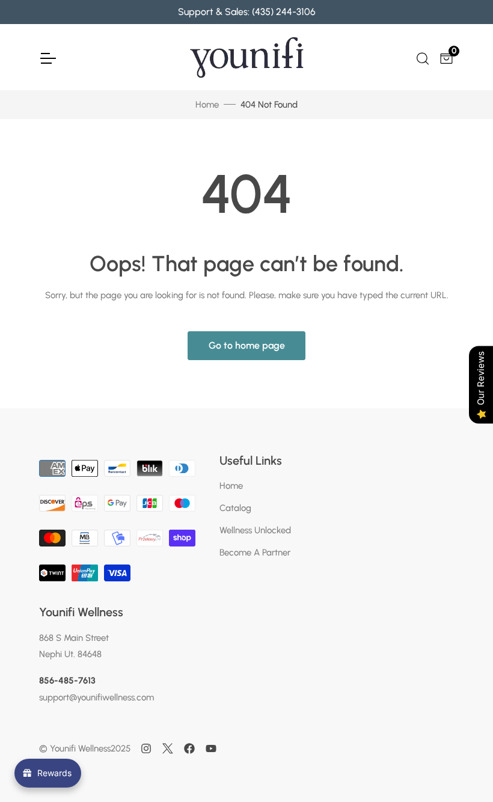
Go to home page (247, 345)
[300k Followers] (189, 748)
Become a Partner (254, 552)
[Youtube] (211, 748)
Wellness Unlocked (255, 530)
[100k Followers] (146, 748)
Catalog (235, 508)
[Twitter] (167, 748)
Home (207, 104)
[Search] (421, 57)
